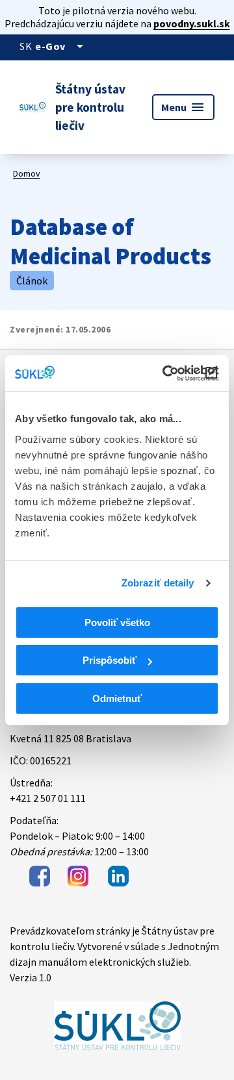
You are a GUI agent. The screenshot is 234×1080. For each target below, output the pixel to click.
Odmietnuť (117, 698)
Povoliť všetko (117, 622)
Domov (26, 173)
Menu (183, 107)
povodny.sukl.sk (191, 23)
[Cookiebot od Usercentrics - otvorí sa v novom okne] (165, 373)
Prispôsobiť (109, 660)
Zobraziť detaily (158, 582)
